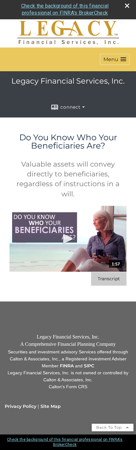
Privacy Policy (20, 406)
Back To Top (109, 427)
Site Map (50, 406)
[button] (115, 59)
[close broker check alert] (127, 5)
